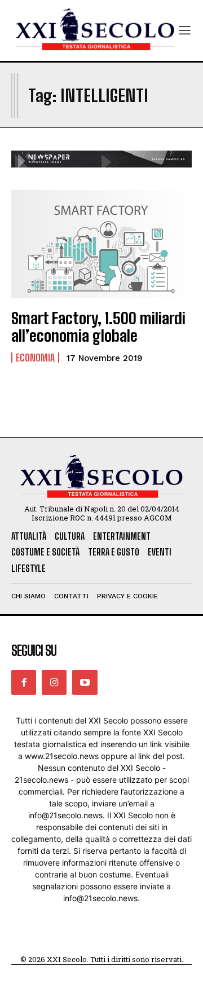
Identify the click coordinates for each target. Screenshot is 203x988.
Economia (35, 357)
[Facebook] (23, 682)
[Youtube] (84, 682)
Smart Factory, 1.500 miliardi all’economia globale (98, 326)
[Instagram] (54, 682)
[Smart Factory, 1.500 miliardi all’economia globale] (101, 244)
